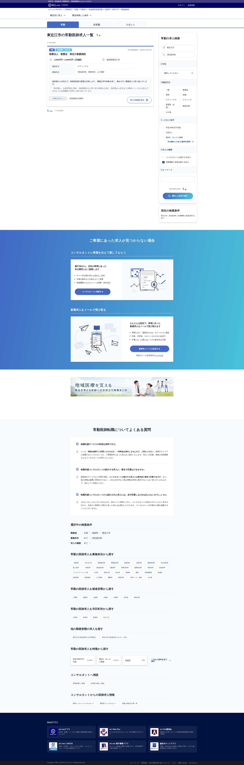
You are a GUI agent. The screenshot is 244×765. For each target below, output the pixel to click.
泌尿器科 (76, 577)
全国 (86, 532)
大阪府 (105, 597)
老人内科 (76, 567)
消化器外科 (100, 567)
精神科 (128, 572)
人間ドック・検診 (136, 577)
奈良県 (126, 597)
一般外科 (88, 567)
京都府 (95, 597)
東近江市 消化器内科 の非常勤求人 (84, 637)
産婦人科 (107, 572)
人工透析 (99, 577)
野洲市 (95, 617)
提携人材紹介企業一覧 (129, 703)
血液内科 (127, 563)
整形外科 (151, 567)
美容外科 (121, 577)
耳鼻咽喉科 (148, 572)
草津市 (85, 617)
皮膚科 (160, 572)
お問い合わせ (182, 763)
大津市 (75, 617)
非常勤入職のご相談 (97, 683)
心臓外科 (112, 567)
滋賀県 (95, 532)
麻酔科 (110, 577)
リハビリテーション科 (80, 572)
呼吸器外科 (125, 567)
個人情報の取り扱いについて (159, 763)
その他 (150, 577)
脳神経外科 (138, 567)
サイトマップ (134, 763)
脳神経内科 (151, 563)
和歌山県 (137, 597)
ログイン (181, 5)
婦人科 (118, 572)
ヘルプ (173, 763)
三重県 (75, 597)
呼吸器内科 (115, 563)
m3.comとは (193, 763)
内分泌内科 (164, 563)
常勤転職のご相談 (79, 683)
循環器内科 (101, 563)
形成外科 (162, 567)
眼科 (137, 572)
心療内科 (139, 563)
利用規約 (144, 763)
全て (86, 538)
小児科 (96, 572)
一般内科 (76, 563)
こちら (158, 355)
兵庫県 (115, 597)
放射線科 (88, 577)
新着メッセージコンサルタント (83, 703)
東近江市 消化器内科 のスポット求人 (114, 637)
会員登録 (191, 5)
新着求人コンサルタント (108, 703)
